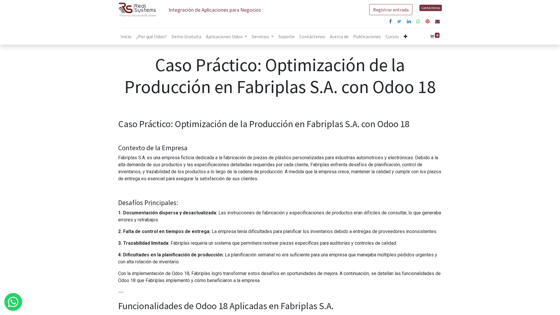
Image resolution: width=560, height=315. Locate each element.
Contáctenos (430, 8)
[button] (405, 36)
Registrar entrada (391, 10)
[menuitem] (126, 36)
